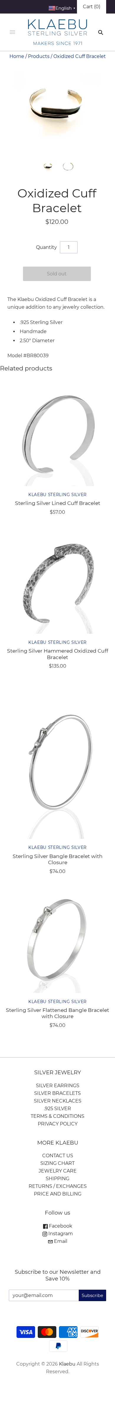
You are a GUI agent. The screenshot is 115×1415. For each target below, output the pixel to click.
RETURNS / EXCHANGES (58, 1186)
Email (60, 1241)
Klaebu (67, 1364)
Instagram (60, 1233)
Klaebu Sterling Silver (57, 494)
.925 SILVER (57, 1108)
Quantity (46, 247)
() (91, 6)
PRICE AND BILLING (57, 1194)
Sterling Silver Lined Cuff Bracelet (57, 503)
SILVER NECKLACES (57, 1101)
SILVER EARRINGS (57, 1085)
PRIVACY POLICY (58, 1124)
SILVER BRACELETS (57, 1093)
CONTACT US (57, 1155)
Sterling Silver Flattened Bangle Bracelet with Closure (57, 1013)
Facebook (60, 1226)
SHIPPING (57, 1178)
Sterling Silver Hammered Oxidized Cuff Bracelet (57, 654)
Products (39, 56)
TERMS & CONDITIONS (57, 1116)
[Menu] (12, 32)
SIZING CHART (57, 1163)
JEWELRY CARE (58, 1171)
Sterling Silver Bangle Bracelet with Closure (58, 859)
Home (16, 56)
